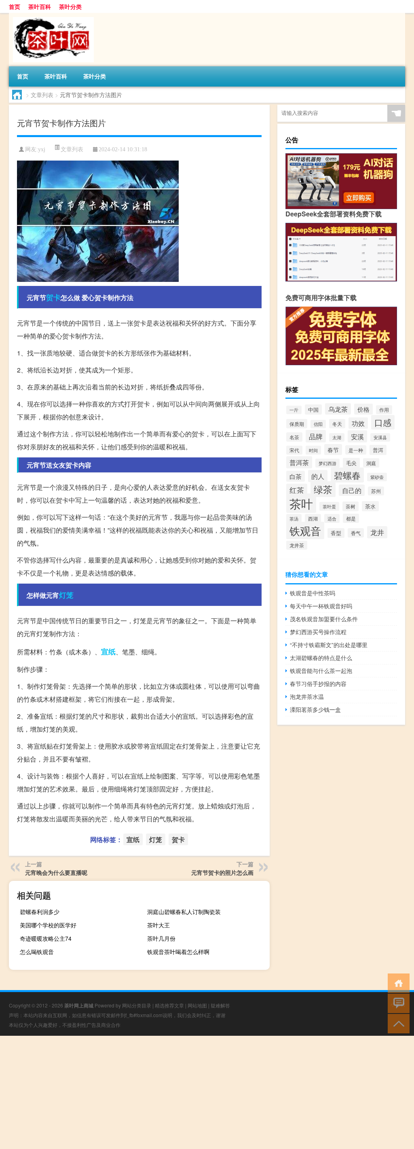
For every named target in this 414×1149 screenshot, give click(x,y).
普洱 (378, 450)
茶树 (350, 506)
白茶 (295, 476)
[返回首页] (397, 982)
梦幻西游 (327, 463)
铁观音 (305, 530)
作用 (384, 409)
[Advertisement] (207, 1092)
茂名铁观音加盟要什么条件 (324, 619)
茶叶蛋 (329, 506)
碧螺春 (347, 475)
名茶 (294, 437)
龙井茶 (296, 545)
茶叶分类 (70, 6)
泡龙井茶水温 (307, 696)
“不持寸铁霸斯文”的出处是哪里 (329, 645)
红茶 (296, 490)
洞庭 (371, 462)
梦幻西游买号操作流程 (318, 632)
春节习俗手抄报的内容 (318, 683)
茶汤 (293, 518)
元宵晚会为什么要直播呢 (56, 872)
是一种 (356, 449)
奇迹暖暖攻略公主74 (46, 938)
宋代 (294, 450)
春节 (333, 449)
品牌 (316, 436)
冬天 (337, 423)
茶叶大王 (158, 925)
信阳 (318, 424)
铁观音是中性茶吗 (312, 593)
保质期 (296, 423)
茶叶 (301, 503)
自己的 (351, 490)
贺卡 (53, 297)
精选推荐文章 (169, 1005)
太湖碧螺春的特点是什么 (321, 658)
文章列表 (42, 95)
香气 (356, 532)
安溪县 (380, 437)
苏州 (376, 491)
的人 (317, 476)
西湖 (313, 518)
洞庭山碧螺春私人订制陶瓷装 (184, 912)
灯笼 (66, 595)
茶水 (370, 506)
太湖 (336, 437)
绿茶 (323, 489)
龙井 (377, 532)
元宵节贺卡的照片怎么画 (222, 872)
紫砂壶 (377, 477)
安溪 (357, 436)
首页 (14, 6)
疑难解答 (220, 1005)
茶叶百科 (39, 6)
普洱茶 (299, 462)
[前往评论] (397, 1003)
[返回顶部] (397, 1023)
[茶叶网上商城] (51, 16)
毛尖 (351, 463)
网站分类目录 (136, 1005)
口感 (382, 422)
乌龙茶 (338, 408)
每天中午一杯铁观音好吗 (321, 606)
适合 (331, 518)
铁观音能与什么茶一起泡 (321, 671)
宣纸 (108, 651)
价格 (363, 409)
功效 (358, 423)
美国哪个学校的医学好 (48, 925)
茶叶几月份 (161, 938)
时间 (313, 450)
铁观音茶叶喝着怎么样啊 (178, 952)
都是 (351, 518)
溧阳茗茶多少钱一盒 (315, 709)
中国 (313, 409)
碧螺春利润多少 (39, 912)
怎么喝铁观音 (37, 952)
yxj (41, 149)
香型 (336, 533)
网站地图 (197, 1005)
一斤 (293, 410)
